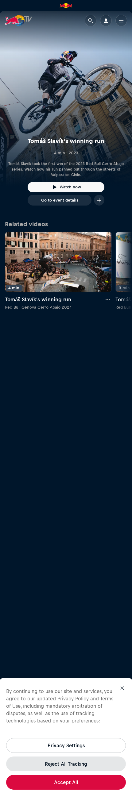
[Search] (90, 20)
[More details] (108, 299)
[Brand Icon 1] (66, 5)
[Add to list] (99, 200)
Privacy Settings (66, 745)
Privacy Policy (73, 698)
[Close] (122, 688)
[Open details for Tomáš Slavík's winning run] (66, 114)
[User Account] (106, 20)
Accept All (66, 782)
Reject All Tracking (66, 764)
